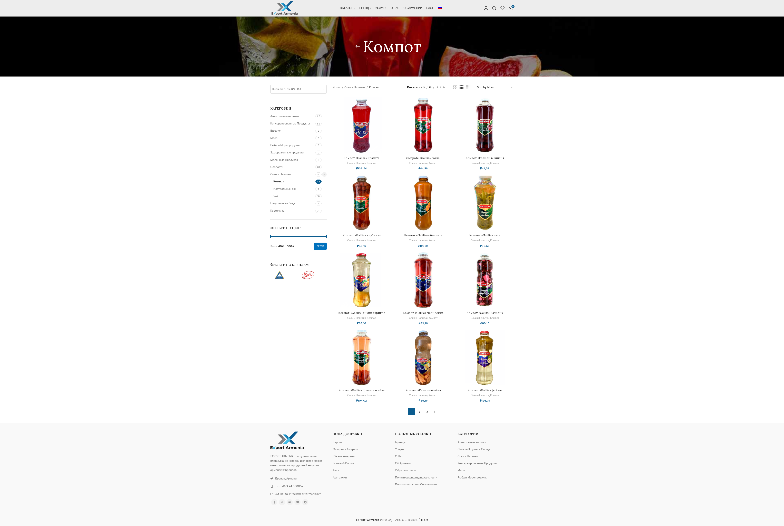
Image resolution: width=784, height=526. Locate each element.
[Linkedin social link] (290, 502)
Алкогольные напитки (284, 116)
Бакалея (276, 130)
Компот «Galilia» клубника (362, 235)
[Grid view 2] (455, 87)
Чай (275, 196)
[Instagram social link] (282, 502)
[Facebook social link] (274, 502)
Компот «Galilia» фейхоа (485, 390)
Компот (278, 181)
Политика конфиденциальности (416, 477)
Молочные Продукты (284, 160)
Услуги (399, 449)
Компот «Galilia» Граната (361, 158)
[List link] (298, 486)
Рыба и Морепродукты (285, 145)
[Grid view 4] (468, 87)
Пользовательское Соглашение (416, 484)
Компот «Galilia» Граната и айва (361, 390)
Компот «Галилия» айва (423, 390)
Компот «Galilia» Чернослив (423, 313)
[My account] (486, 8)
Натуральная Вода (282, 203)
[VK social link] (297, 502)
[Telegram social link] (305, 502)
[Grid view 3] (461, 87)
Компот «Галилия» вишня (485, 158)
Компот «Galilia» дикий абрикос (361, 313)
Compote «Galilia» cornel (423, 158)
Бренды (400, 442)
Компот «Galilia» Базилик (485, 313)
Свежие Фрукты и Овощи (474, 449)
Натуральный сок (284, 189)
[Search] (494, 8)
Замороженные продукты (287, 152)
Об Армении (403, 463)
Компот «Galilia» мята (484, 235)
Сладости (276, 167)
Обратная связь (405, 470)
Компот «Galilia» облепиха (423, 235)
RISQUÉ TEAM (419, 520)
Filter (320, 246)
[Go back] (358, 46)
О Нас (399, 456)
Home (337, 87)
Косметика (277, 210)
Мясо (273, 138)
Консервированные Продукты (290, 123)
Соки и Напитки (280, 174)
